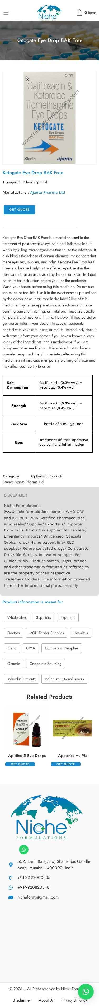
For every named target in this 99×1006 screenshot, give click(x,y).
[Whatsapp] (24, 849)
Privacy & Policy (74, 1000)
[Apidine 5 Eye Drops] (26, 728)
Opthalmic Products (47, 476)
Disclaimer (21, 1000)
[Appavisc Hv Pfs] (72, 728)
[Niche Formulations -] (49, 13)
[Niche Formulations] (47, 816)
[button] (86, 992)
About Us (46, 1000)
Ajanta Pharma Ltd (47, 192)
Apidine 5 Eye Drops (27, 756)
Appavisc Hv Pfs (72, 756)
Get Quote (19, 209)
